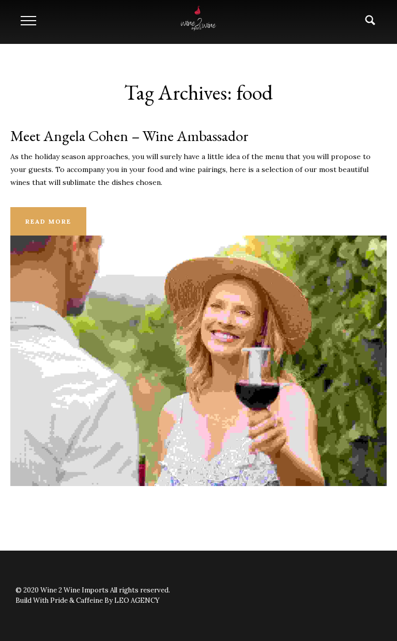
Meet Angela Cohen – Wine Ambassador (129, 136)
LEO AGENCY (137, 600)
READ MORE (48, 221)
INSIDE (199, 342)
